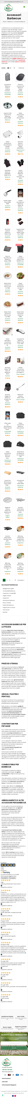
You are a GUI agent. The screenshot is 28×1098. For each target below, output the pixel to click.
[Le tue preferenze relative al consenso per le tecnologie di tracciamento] (2, 1095)
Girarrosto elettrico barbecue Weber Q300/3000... (20, 145)
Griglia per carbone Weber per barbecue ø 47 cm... (7, 511)
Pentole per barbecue (20, 486)
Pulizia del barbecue (8, 605)
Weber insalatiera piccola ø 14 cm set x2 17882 (20, 286)
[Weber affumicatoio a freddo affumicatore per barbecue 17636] (20, 106)
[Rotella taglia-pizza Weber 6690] (7, 193)
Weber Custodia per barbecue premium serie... (7, 455)
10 (15, 580)
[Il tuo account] (26, 7)
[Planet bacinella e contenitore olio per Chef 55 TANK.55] (7, 331)
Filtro (3, 68)
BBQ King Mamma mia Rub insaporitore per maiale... (20, 566)
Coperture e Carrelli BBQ (7, 93)
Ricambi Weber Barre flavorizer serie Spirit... (8, 538)
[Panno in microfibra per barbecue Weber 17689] (7, 249)
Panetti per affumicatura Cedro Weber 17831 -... (7, 483)
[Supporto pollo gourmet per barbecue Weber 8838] (7, 106)
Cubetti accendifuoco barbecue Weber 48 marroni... (20, 204)
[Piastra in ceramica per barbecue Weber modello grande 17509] (20, 77)
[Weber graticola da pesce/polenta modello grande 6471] (7, 134)
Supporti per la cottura (20, 150)
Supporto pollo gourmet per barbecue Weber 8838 (8, 115)
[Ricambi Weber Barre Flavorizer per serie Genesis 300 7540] (20, 500)
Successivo (12, 878)
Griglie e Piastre (7, 516)
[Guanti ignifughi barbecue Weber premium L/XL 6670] (20, 163)
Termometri (6, 610)
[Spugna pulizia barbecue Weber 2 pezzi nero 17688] (20, 222)
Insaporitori (20, 543)
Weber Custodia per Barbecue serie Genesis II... (20, 426)
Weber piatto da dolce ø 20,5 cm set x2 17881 (7, 286)
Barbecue (7, 120)
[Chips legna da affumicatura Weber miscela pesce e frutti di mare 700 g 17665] (7, 416)
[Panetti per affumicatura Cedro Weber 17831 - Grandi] (7, 473)
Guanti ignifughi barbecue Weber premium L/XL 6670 (20, 174)
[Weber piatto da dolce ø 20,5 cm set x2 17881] (7, 276)
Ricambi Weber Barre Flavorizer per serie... (20, 510)
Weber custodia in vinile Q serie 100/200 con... (20, 259)
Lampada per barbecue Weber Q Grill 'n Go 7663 (20, 341)
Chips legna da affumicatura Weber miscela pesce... (8, 426)
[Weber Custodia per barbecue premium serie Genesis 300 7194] (7, 444)
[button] (13, 1)
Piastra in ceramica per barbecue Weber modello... (20, 88)
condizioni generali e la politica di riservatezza (18, 1052)
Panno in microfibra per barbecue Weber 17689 (7, 259)
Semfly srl (21, 1093)
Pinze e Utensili (20, 374)
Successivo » (21, 580)
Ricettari (7, 376)
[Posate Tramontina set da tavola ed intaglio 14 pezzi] (20, 360)
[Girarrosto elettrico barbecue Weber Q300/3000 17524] (20, 134)
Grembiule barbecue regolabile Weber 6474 (7, 173)
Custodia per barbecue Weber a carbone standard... (7, 88)
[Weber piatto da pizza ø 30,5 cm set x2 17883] (7, 304)
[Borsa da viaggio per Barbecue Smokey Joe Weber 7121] (7, 387)
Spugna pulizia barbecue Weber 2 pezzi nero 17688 (20, 231)
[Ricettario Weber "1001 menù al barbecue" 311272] (7, 360)
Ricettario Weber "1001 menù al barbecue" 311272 (7, 371)
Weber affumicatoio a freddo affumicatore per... (20, 116)
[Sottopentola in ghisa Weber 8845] (20, 473)
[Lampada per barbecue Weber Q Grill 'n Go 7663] (20, 331)
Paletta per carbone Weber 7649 (20, 396)
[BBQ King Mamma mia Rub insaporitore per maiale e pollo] (20, 556)
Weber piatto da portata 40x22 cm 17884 (20, 314)
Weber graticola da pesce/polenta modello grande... (8, 145)
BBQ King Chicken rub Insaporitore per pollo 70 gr (20, 538)
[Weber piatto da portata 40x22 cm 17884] (20, 304)
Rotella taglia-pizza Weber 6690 (8, 202)
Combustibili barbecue (7, 432)
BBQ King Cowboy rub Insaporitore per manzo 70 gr (7, 566)
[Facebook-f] (13, 1096)
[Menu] (1, 7)
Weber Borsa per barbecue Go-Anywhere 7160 (20, 454)
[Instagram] (15, 1096)
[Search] (21, 8)
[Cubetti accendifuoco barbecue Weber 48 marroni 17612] (20, 193)
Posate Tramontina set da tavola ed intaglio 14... (20, 370)
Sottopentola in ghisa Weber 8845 (20, 482)
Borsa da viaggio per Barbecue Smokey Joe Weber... (7, 398)
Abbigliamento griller (8, 588)
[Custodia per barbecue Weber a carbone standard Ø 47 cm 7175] (7, 77)
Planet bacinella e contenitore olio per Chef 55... (7, 342)
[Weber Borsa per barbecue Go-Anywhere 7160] (20, 444)
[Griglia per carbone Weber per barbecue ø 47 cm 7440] (7, 500)
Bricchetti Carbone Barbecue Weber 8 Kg (8, 231)
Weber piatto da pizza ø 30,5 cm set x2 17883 (7, 314)
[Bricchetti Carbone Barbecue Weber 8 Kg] (7, 222)
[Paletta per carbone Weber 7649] (20, 387)
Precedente (4, 878)
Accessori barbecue (20, 93)
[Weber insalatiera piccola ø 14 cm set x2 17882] (20, 276)
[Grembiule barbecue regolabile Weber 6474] (7, 163)
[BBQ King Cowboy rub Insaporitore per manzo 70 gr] (7, 556)
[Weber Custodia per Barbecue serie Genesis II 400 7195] (20, 416)
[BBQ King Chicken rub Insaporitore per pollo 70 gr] (20, 529)
